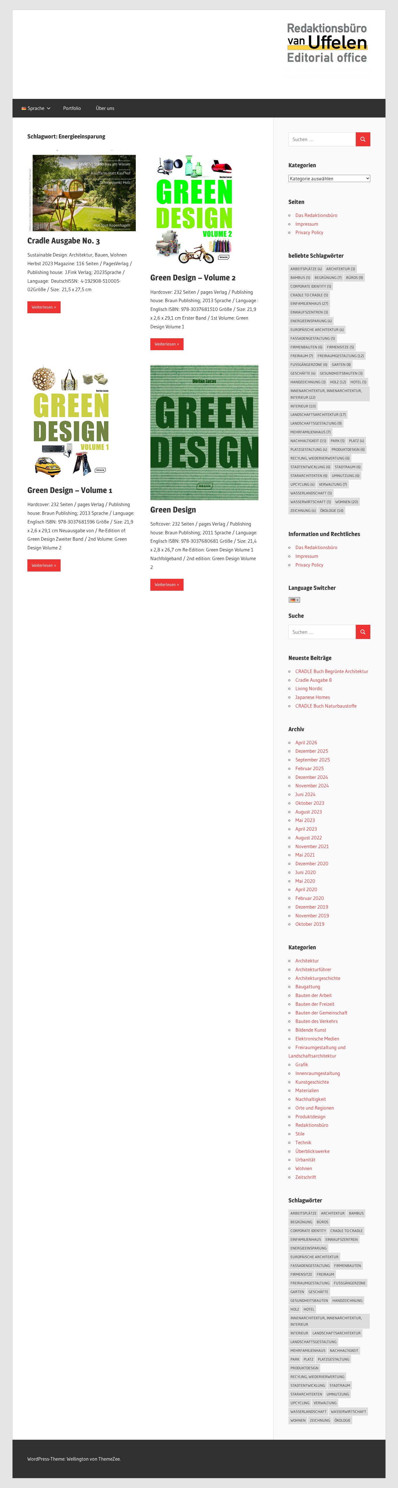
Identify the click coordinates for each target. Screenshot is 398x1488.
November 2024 (312, 785)
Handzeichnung (308, 382)
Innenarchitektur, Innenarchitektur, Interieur (326, 394)
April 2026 (306, 742)
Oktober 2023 (309, 803)
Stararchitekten (308, 475)
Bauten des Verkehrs (316, 1021)
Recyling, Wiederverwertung (320, 458)
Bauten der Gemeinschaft (321, 1013)
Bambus (300, 277)
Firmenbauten (306, 347)
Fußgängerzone (308, 364)
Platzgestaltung (308, 449)
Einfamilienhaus (309, 303)
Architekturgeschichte (317, 978)
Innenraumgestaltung (317, 1073)
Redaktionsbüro (311, 1125)
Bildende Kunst (310, 1030)
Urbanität (305, 1159)
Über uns (105, 108)
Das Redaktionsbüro (316, 215)
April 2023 (306, 829)
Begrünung (328, 277)
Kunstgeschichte (312, 1082)
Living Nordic (309, 688)
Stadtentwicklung (310, 466)
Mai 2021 (305, 855)
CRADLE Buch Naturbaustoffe (326, 706)
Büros (354, 277)
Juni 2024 (305, 794)
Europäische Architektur (317, 329)
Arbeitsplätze (306, 268)
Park (338, 440)
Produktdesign (348, 449)
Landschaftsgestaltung (316, 423)
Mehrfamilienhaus (310, 432)
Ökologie (332, 510)
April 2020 (306, 889)
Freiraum (301, 355)
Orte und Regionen (314, 1108)
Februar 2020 (309, 898)
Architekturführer (313, 969)
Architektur (340, 268)
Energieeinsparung (311, 320)
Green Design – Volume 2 (193, 277)
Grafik (301, 1064)
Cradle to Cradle (309, 295)
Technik (303, 1142)
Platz (356, 440)
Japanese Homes (312, 697)
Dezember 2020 (311, 863)
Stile (299, 1134)
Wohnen (346, 501)
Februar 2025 (309, 768)
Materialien (307, 1090)
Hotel (359, 382)
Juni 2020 (305, 872)
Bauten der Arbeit (313, 995)
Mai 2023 (305, 820)
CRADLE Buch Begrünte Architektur (331, 671)
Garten (341, 364)
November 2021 (312, 846)
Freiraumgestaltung (341, 355)
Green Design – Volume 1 (69, 490)
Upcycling (302, 484)
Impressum (306, 224)
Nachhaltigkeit (308, 440)
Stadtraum (348, 466)
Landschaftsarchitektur (318, 414)
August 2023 (308, 812)
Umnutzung (346, 475)
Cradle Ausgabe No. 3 (63, 240)
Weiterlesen (42, 307)
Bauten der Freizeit (314, 1004)
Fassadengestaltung (312, 338)
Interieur (303, 406)
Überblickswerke (312, 1151)
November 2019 (312, 915)
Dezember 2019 (311, 907)
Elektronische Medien (317, 1038)
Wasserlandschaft (311, 493)
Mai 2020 (305, 881)
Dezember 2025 (311, 751)
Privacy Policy (309, 232)
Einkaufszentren (309, 312)
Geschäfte (303, 373)
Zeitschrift (305, 1177)
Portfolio (72, 108)
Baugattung (307, 986)
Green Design (173, 510)
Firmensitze (340, 347)
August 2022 (308, 837)
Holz (338, 382)
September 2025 (312, 760)
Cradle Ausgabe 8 (313, 680)
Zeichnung (303, 510)
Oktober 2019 (309, 924)
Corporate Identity (310, 286)
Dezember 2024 (311, 777)
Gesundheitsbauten (341, 373)
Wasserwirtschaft (310, 501)
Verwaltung (333, 484)
